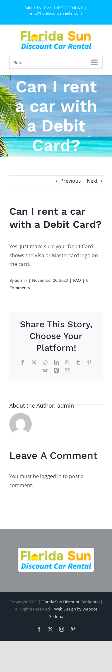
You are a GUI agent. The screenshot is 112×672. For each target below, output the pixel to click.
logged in (51, 476)
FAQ (77, 280)
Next (92, 180)
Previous (70, 180)
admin (21, 280)
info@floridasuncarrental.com (56, 13)
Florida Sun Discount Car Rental (70, 602)
